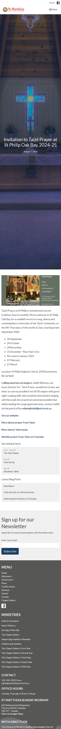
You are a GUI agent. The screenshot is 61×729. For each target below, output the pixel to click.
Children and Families (11, 644)
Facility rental (8, 586)
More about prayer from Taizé (18, 422)
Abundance (9, 486)
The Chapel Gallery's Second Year (17, 653)
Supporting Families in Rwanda (15, 639)
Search (52, 3)
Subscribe (10, 551)
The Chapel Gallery (10, 634)
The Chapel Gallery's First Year (15, 648)
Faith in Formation (10, 621)
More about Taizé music (14, 429)
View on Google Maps (12, 713)
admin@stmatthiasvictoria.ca (15, 683)
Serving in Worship (10, 630)
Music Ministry (8, 625)
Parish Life (7, 579)
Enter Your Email (9, 540)
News (4, 583)
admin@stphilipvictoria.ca (37, 408)
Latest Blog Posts (11, 479)
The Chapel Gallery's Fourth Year (16, 662)
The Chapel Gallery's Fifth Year (16, 666)
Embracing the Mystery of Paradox (20, 498)
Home (4, 573)
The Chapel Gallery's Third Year (16, 657)
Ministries (11, 615)
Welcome (6, 576)
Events (5, 593)
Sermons (6, 590)
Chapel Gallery (8, 600)
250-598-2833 (8, 680)
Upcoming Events (11, 443)
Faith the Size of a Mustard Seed (19, 492)
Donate (5, 597)
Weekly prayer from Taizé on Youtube (22, 436)
